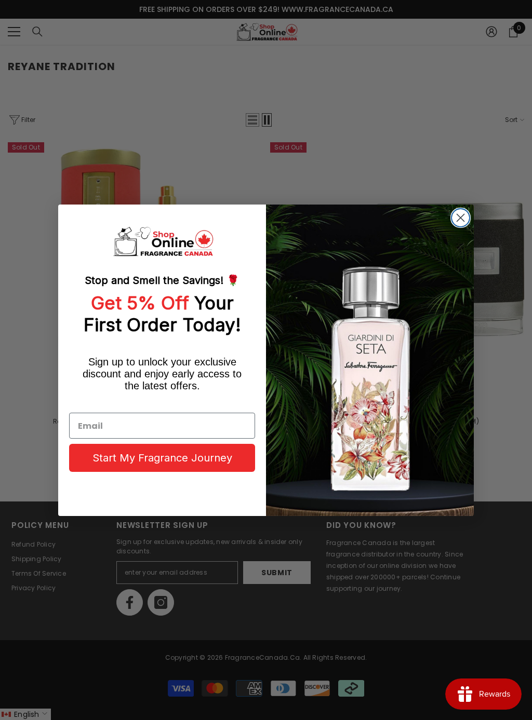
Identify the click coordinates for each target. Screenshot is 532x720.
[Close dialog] (460, 218)
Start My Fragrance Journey (162, 458)
